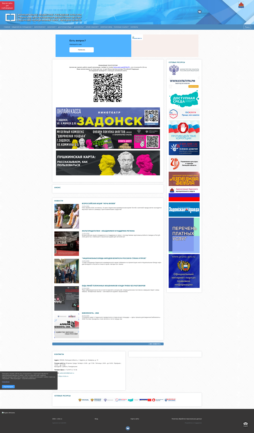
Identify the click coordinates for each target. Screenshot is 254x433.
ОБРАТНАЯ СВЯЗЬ (106, 27)
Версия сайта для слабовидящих (7, 5)
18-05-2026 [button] (85, 206)
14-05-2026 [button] (85, 261)
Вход (96, 419)
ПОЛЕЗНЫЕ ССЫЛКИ (121, 27)
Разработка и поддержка (193, 423)
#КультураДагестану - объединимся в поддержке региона (108, 231)
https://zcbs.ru (63, 376)
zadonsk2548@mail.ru (66, 373)
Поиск (247, 27)
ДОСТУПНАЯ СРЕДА (64, 27)
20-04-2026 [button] (85, 316)
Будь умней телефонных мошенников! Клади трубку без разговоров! (113, 286)
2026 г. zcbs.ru (57, 419)
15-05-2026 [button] (85, 233)
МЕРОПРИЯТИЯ (39, 27)
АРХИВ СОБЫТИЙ (92, 27)
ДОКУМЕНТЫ (78, 27)
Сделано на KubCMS (59, 423)
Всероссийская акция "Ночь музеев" (99, 203)
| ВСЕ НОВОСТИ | (155, 344)
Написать (81, 50)
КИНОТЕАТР (51, 27)
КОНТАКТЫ (134, 27)
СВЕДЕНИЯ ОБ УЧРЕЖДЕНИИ (21, 27)
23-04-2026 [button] (85, 288)
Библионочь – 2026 (90, 313)
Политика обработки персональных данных (187, 419)
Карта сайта (135, 419)
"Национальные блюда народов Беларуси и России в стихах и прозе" (114, 258)
